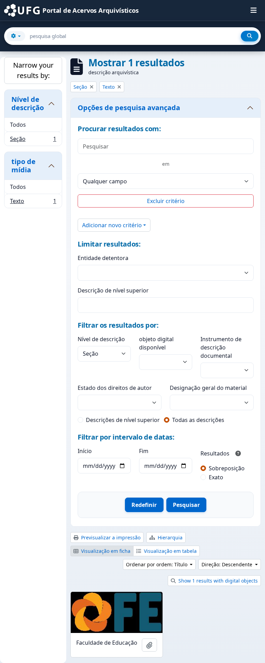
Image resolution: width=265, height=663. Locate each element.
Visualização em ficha (105, 551)
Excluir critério (166, 201)
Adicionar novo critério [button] (112, 225)
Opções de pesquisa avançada (129, 107)
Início (85, 451)
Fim (143, 451)
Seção (33, 140)
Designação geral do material (208, 388)
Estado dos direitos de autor (115, 388)
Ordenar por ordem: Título (157, 564)
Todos (18, 124)
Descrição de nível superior (113, 290)
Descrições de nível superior (123, 420)
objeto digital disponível (156, 343)
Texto (33, 202)
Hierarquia (169, 537)
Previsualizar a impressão (110, 537)
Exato (216, 477)
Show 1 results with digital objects (217, 580)
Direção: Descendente (228, 564)
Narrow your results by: (33, 70)
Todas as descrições (198, 420)
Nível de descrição (27, 103)
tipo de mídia (23, 165)
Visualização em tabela (170, 551)
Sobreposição (227, 468)
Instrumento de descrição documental (221, 347)
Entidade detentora (103, 258)
